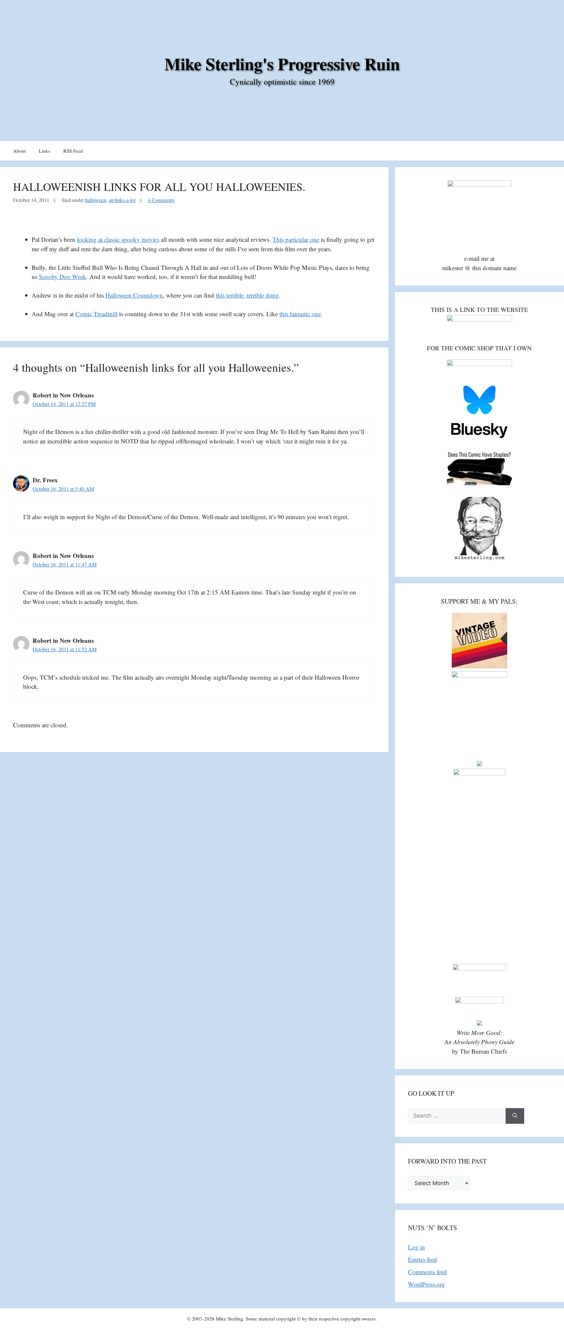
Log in (416, 1247)
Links (44, 150)
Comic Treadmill (96, 314)
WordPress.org (426, 1284)
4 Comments (161, 200)
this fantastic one (300, 314)
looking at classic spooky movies (118, 239)
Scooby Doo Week (62, 276)
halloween (95, 200)
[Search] (515, 1116)
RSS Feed (73, 150)
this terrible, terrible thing (247, 295)
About (19, 150)
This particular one (296, 239)
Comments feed (427, 1272)
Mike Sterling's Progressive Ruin (282, 63)
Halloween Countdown (134, 295)
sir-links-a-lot (122, 200)
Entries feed (422, 1259)
